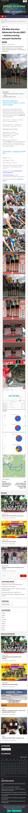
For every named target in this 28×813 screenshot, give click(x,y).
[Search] (26, 16)
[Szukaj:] (11, 576)
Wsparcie (4, 623)
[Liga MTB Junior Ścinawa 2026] (14, 672)
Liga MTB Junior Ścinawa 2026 (9, 541)
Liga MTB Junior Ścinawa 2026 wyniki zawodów (13, 515)
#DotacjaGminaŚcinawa (8, 175)
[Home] (2, 16)
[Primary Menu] (6, 16)
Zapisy (3, 627)
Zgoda (9, 810)
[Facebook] (24, 1)
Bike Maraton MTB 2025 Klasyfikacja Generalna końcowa (12, 801)
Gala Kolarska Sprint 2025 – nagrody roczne (11, 592)
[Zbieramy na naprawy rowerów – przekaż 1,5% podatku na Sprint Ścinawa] (14, 698)
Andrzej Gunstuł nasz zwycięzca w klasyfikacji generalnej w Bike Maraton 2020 (20, 485)
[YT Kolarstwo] (26, 1)
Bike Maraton (6, 479)
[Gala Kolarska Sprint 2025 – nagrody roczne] (14, 725)
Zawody (3, 26)
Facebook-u (9, 141)
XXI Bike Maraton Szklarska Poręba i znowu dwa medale (13, 94)
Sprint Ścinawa (14, 6)
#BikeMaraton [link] (22, 115)
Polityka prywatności (16, 810)
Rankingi (3, 615)
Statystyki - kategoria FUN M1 (10, 96)
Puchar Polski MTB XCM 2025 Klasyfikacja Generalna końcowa (14, 794)
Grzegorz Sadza (12, 44)
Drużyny (6, 26)
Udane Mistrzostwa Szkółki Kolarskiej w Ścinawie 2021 (6, 484)
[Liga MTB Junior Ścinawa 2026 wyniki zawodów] (14, 644)
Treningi (3, 621)
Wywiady (3, 625)
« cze (2, 778)
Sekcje (3, 617)
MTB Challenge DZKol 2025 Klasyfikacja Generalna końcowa (13, 797)
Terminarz (4, 619)
